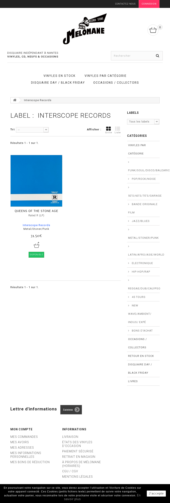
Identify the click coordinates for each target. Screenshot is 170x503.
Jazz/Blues (140, 221)
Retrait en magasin (78, 456)
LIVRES (133, 381)
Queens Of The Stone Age (36, 211)
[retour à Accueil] (15, 100)
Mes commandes (24, 436)
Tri (12, 129)
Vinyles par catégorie (106, 75)
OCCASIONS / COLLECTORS (116, 82)
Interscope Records (36, 225)
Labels (133, 112)
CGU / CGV (70, 471)
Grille (108, 132)
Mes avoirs (19, 442)
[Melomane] (85, 28)
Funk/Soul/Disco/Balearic (144, 170)
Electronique (142, 263)
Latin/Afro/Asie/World (144, 254)
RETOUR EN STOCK (141, 355)
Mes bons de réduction (30, 462)
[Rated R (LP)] (36, 181)
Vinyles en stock (59, 75)
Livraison (70, 436)
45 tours (138, 297)
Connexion (149, 3)
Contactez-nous (125, 4)
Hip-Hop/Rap (140, 271)
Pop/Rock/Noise (143, 178)
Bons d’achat (142, 330)
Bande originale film (143, 208)
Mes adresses (22, 447)
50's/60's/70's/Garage (144, 195)
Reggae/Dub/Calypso (144, 288)
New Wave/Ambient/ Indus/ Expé (139, 314)
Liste (118, 132)
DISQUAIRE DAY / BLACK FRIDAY (58, 82)
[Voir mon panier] (153, 30)
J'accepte (156, 493)
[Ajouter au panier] (36, 244)
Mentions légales (77, 476)
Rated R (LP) (36, 215)
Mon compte (21, 429)
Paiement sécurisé (78, 451)
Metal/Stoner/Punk (143, 237)
